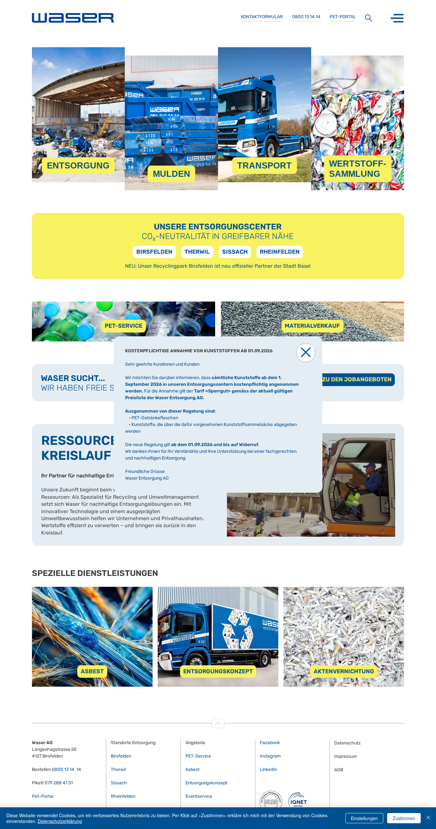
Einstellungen (364, 818)
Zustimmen (404, 818)
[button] (306, 352)
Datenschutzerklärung (60, 821)
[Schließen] (428, 818)
